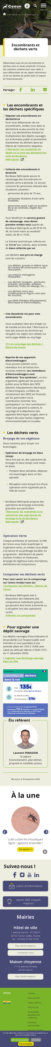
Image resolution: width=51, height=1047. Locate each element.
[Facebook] (21, 90)
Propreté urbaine (31, 14)
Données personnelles (34, 1024)
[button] (43, 7)
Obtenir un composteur (21, 615)
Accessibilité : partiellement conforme (34, 1014)
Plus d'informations (25, 945)
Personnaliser (25, 1043)
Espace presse (35, 1002)
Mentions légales (35, 1030)
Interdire (36, 1040)
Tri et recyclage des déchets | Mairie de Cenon (24, 345)
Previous (5, 832)
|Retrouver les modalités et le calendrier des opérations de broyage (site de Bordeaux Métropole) (24, 516)
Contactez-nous (25, 952)
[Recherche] (33, 7)
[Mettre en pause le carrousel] (45, 851)
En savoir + (25, 849)
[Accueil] (12, 7)
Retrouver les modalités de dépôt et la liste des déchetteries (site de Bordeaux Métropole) (26, 154)
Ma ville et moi (15, 14)
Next (46, 832)
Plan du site (33, 1007)
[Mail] (45, 90)
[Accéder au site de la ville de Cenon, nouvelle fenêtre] (6, 993)
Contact (31, 993)
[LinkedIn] (33, 90)
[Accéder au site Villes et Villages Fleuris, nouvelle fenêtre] (6, 1002)
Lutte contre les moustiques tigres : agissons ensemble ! (25, 841)
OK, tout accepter (20, 1040)
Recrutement (34, 997)
